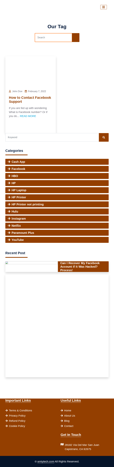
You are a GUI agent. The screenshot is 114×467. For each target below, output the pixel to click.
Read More (28, 116)
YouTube (18, 239)
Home (67, 410)
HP (14, 183)
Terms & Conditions (20, 410)
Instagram (19, 218)
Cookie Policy (17, 426)
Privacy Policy (17, 415)
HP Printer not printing (28, 204)
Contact (68, 426)
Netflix (16, 225)
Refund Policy (17, 420)
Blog (66, 420)
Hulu (15, 211)
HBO (15, 176)
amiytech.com (45, 461)
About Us (69, 415)
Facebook (18, 169)
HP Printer (19, 197)
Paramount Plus (23, 232)
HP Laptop (19, 190)
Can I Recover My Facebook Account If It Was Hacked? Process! (80, 266)
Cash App (18, 161)
